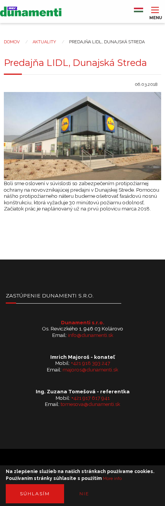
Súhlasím (35, 493)
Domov (12, 41)
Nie (84, 493)
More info (112, 479)
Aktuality (44, 41)
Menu (155, 15)
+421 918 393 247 (90, 363)
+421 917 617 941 (90, 398)
